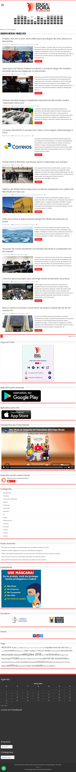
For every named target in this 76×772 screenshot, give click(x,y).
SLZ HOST (58, 765)
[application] (38, 448)
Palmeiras (49, 662)
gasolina (23, 659)
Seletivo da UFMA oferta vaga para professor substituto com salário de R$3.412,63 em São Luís (38, 190)
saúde (39, 665)
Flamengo (5, 658)
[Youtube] (38, 635)
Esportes (6, 511)
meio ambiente (22, 662)
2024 (8, 29)
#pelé (14, 648)
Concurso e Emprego (31, 195)
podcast (61, 662)
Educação (6, 508)
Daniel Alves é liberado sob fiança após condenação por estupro (35, 162)
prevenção (22, 666)
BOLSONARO (10, 651)
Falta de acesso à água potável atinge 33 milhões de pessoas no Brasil (35, 220)
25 (17, 700)
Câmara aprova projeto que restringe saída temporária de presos (36, 278)
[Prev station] (38, 367)
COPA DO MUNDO (43, 651)
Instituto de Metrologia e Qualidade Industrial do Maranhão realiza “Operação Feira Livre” (35, 101)
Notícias (32, 44)
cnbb (26, 651)
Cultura (28, 44)
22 (59, 697)
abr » (6, 706)
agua (18, 648)
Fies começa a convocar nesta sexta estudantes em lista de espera (23, 557)
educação (7, 654)
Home (4, 29)
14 (48, 694)
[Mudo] (69, 467)
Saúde (34, 106)
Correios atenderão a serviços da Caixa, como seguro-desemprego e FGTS (37, 131)
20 (38, 697)
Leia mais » (38, 61)
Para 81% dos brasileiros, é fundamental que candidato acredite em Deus (25, 547)
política (12, 665)
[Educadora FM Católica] (38, 6)
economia (66, 650)
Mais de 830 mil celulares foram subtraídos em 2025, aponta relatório (23, 560)
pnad (55, 662)
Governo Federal (37, 659)
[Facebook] (34, 635)
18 (17, 697)
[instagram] (41, 635)
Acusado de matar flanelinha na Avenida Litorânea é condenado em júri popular (36, 250)
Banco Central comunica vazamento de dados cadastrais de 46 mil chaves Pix (36, 309)
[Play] (33, 367)
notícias (39, 661)
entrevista (52, 654)
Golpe (29, 659)
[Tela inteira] (72, 467)
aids (21, 648)
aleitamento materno (28, 648)
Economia (28, 106)
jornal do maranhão (55, 658)
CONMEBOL (32, 651)
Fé (4, 514)
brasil (17, 651)
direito (58, 651)
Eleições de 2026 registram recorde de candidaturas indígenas (22, 550)
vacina (52, 666)
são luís (46, 666)
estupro (62, 655)
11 (17, 694)
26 (27, 700)
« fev (2, 706)
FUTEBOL (15, 658)
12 (27, 694)
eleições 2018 (31, 654)
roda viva (30, 665)
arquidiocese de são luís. (56, 647)
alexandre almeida (39, 648)
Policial (20, 74)
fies (67, 655)
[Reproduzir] (4, 467)
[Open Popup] (47, 367)
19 (27, 697)
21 (48, 697)
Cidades (22, 44)
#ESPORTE (6, 647)
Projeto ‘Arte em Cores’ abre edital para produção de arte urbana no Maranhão (37, 40)
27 (38, 700)
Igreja (5, 517)
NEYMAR (32, 662)
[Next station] (28, 367)
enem (44, 655)
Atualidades (16, 44)
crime (54, 651)
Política (33, 281)
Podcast (6, 527)
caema (21, 651)
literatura (12, 662)
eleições (18, 654)
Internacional (7, 521)
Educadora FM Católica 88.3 (24, 765)
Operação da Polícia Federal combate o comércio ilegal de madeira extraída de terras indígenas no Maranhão (36, 69)
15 (59, 694)
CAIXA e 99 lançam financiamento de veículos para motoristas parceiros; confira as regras (30, 554)
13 (38, 694)
